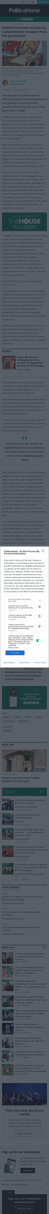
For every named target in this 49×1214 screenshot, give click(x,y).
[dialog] (24, 607)
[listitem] (24, 600)
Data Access (24, 662)
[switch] (38, 606)
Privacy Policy (40, 662)
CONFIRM (15, 653)
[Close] (43, 551)
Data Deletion (9, 662)
